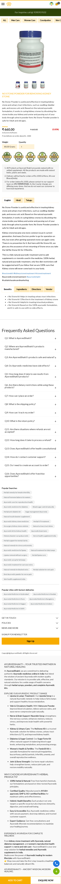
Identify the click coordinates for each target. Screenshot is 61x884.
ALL (4, 20)
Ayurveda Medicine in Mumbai (44, 594)
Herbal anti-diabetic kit (12, 512)
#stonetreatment (43, 273)
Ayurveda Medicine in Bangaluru (42, 599)
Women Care (29, 20)
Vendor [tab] (49, 289)
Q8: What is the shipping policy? (20, 404)
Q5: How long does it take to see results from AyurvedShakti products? (27, 375)
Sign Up (30, 641)
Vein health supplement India (14, 579)
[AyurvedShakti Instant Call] (56, 863)
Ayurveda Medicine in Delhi (14, 608)
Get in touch (9, 618)
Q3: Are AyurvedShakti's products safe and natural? (29, 357)
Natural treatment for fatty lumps (43, 550)
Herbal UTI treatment (41, 521)
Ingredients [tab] (21, 289)
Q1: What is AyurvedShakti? (18, 338)
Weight (5, 142)
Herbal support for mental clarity (16, 540)
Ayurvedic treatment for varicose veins (18, 565)
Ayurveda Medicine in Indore (41, 604)
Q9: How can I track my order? (19, 412)
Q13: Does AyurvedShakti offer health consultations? (30, 448)
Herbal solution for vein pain (43, 569)
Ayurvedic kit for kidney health (15, 531)
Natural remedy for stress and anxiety (18, 545)
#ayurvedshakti (33, 277)
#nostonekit (7, 273)
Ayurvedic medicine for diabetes (16, 507)
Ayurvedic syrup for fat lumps (14, 560)
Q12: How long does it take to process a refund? (28, 440)
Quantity (22, 142)
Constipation (45, 20)
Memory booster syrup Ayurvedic (16, 536)
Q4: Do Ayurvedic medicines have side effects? (27, 365)
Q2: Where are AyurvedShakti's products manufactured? (24, 347)
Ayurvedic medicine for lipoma (15, 550)
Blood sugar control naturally (43, 507)
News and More (10, 628)
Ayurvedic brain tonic (39, 531)
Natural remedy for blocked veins (16, 569)
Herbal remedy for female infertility (17, 492)
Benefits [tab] (8, 289)
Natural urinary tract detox (43, 526)
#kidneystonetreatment (24, 273)
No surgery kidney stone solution (16, 526)
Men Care (15, 20)
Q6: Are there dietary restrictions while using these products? (29, 386)
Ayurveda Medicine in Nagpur (15, 604)
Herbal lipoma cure (39, 555)
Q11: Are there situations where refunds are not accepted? (28, 430)
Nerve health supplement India (44, 536)
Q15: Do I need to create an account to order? (27, 465)
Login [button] (51, 4)
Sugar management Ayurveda (36, 512)
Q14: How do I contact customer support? (25, 457)
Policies (6, 623)
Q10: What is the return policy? (20, 421)
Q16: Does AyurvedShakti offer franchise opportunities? (25, 474)
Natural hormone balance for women (17, 497)
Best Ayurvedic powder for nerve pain (18, 574)
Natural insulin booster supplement (17, 516)
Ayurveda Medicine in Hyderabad (16, 594)
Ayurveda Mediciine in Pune (14, 599)
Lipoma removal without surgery (15, 555)
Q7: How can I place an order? (19, 396)
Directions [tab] (36, 289)
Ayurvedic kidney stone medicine (16, 521)
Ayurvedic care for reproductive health (18, 502)
